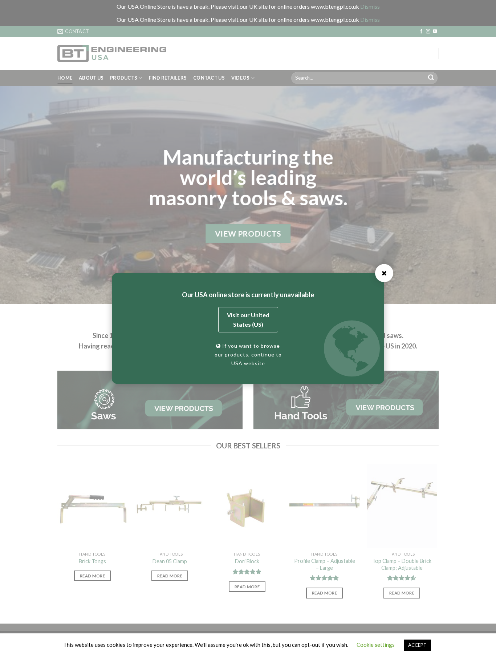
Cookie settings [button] (376, 644)
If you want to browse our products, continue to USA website (248, 354)
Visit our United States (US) (248, 319)
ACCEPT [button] (417, 645)
